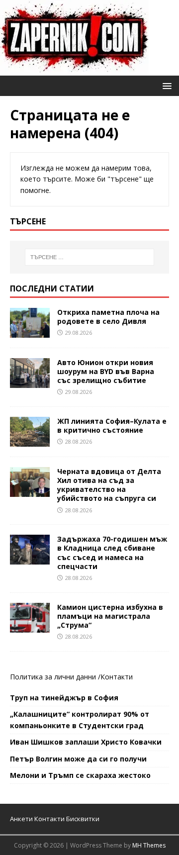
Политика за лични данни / (55, 676)
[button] (165, 85)
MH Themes (149, 845)
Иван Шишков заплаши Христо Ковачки (86, 742)
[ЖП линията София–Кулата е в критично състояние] (30, 440)
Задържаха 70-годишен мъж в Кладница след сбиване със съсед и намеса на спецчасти (112, 552)
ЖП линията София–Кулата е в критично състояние (112, 425)
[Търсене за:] (89, 257)
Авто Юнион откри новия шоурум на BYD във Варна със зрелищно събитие (105, 371)
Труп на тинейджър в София (64, 697)
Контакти (116, 676)
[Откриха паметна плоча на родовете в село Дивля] (30, 331)
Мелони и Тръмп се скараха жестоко (80, 775)
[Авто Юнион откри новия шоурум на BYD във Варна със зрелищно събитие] (30, 381)
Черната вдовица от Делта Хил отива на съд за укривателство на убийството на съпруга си (109, 485)
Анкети (21, 818)
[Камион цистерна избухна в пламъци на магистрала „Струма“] (30, 626)
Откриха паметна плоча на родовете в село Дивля (108, 316)
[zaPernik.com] (74, 70)
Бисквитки (82, 818)
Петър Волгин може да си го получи (78, 758)
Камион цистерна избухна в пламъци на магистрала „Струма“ (110, 616)
